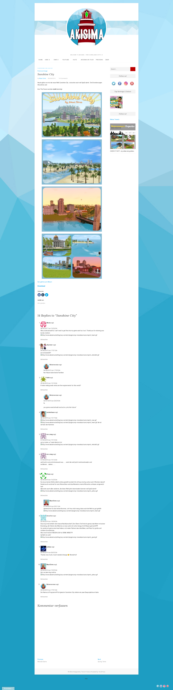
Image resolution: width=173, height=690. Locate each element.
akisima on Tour (87, 59)
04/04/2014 (51, 78)
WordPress (102, 672)
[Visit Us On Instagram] (126, 81)
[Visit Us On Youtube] (132, 81)
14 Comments (63, 78)
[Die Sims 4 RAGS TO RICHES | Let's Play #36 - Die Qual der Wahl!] (116, 102)
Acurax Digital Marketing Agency (97, 678)
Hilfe (75, 59)
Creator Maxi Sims (43, 68)
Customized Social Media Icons (76, 678)
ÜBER (107, 59)
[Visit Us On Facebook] (120, 81)
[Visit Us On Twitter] (114, 81)
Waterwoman (53, 365)
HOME (41, 59)
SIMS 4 (47, 59)
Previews (99, 59)
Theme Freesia (85, 672)
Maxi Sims (42, 78)
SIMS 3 (56, 59)
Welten (50, 68)
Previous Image (42, 71)
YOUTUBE (65, 59)
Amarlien (49, 516)
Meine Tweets (114, 119)
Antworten (44, 339)
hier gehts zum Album (45, 282)
